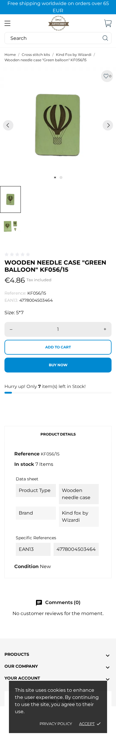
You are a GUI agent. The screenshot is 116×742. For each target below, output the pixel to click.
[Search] (106, 38)
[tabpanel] (58, 125)
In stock (24, 464)
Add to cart (58, 347)
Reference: (15, 293)
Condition (26, 566)
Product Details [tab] (58, 434)
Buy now (58, 365)
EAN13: (11, 300)
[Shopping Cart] (108, 23)
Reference (27, 454)
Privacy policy (56, 723)
